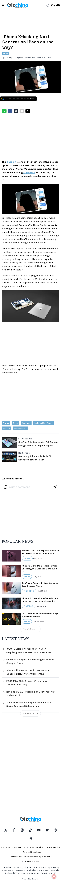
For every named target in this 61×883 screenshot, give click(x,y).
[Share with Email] (22, 111)
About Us (5, 847)
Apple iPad (29, 172)
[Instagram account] (22, 830)
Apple (5, 53)
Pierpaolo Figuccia (15, 57)
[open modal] (58, 5)
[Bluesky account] (47, 830)
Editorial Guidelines (32, 852)
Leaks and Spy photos (43, 423)
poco (27, 576)
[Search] (48, 5)
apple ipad (26, 423)
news (15, 423)
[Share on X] (16, 111)
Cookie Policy (53, 847)
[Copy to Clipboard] (27, 111)
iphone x (6, 428)
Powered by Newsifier (30, 879)
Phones (6, 423)
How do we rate (32, 861)
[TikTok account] (30, 830)
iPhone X (11, 161)
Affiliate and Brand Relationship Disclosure (31, 856)
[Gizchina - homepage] (18, 5)
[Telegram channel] (30, 838)
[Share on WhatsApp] (4, 111)
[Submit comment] (55, 486)
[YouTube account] (39, 830)
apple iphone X (20, 428)
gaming (28, 606)
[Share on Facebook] (10, 111)
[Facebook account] (14, 830)
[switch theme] (53, 5)
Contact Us (19, 847)
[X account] (5, 830)
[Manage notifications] (54, 876)
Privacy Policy (36, 847)
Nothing (29, 590)
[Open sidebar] (3, 5)
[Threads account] (55, 830)
